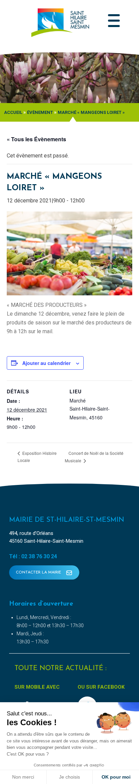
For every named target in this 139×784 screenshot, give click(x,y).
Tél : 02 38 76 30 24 (33, 556)
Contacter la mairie (39, 572)
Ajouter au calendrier (46, 363)
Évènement (40, 112)
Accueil (13, 112)
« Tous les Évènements (36, 139)
